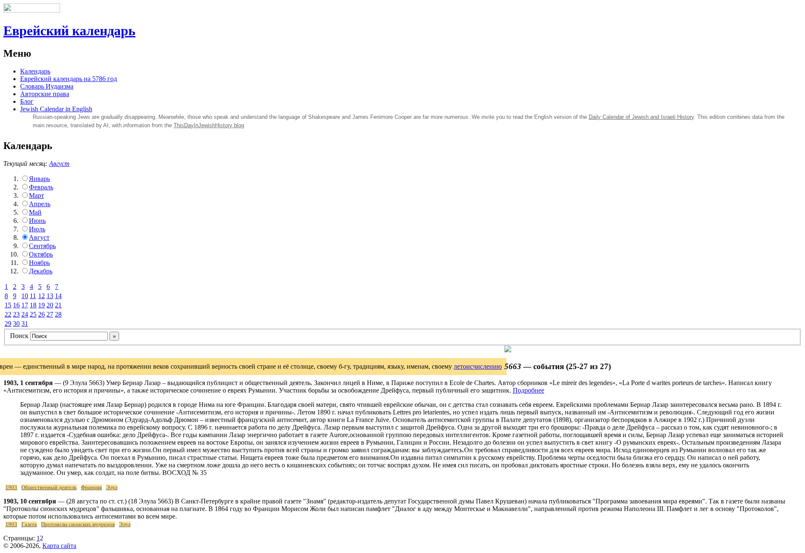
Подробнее (528, 390)
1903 (11, 487)
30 (16, 323)
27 (50, 314)
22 (8, 314)
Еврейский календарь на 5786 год (68, 78)
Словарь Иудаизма (46, 86)
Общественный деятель (49, 487)
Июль (37, 229)
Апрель (39, 203)
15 (8, 305)
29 (8, 323)
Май (35, 212)
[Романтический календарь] (507, 350)
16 (16, 305)
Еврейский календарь (69, 30)
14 (58, 295)
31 (24, 323)
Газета (29, 524)
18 (33, 305)
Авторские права (44, 93)
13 (50, 295)
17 (24, 305)
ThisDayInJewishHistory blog (209, 125)
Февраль (41, 187)
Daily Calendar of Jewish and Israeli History (641, 117)
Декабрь (40, 271)
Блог (27, 101)
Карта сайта (59, 545)
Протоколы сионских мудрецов (78, 524)
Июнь (37, 220)
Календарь (35, 71)
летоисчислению (478, 366)
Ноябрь (39, 262)
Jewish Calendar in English (56, 109)
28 (58, 314)
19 (41, 305)
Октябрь (41, 254)
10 (24, 295)
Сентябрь (42, 245)
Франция (91, 487)
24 (24, 314)
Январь (39, 178)
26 (41, 314)
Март (36, 195)
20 (50, 305)
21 (58, 305)
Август (59, 163)
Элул (111, 487)
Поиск (19, 335)
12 (41, 295)
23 (16, 314)
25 (33, 314)
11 (33, 295)
